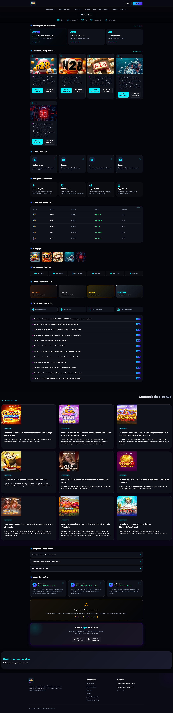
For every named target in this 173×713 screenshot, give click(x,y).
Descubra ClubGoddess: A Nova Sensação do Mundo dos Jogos (56, 324)
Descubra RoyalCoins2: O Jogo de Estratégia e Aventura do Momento (57, 351)
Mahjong (78, 9)
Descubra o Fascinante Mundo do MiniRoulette (49, 346)
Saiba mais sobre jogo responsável (85, 617)
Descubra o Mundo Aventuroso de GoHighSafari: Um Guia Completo (57, 357)
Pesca (87, 9)
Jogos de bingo (65, 9)
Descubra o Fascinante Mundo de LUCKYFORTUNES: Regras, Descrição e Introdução (62, 319)
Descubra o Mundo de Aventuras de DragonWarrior (51, 340)
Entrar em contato (49, 90)
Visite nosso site (37, 90)
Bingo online (50, 9)
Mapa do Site (121, 691)
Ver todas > (137, 26)
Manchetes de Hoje (120, 9)
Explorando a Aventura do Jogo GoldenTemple (50, 362)
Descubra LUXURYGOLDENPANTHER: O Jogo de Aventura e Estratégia (57, 378)
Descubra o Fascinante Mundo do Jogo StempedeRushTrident (55, 367)
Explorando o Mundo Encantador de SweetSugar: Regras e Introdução (57, 335)
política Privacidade (101, 9)
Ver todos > (137, 51)
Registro (137, 3)
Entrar (128, 3)
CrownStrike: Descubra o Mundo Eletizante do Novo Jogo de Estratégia (58, 373)
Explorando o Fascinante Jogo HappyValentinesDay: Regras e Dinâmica (58, 330)
